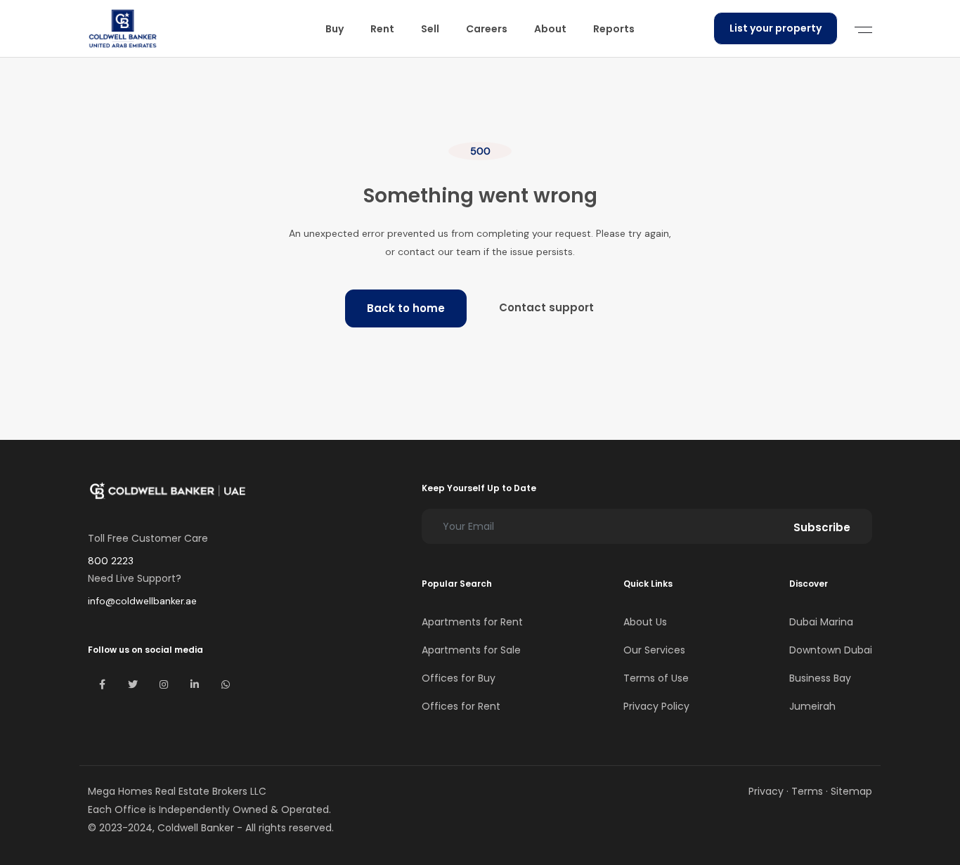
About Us (645, 622)
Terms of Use (656, 678)
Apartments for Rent (472, 622)
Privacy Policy (656, 706)
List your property (775, 28)
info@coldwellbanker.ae (142, 600)
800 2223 (111, 560)
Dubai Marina (821, 622)
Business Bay (820, 678)
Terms (807, 791)
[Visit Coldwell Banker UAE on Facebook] (102, 684)
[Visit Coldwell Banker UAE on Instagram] (164, 684)
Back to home (406, 308)
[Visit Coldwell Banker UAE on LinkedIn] (195, 684)
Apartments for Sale (471, 650)
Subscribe (821, 527)
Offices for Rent (461, 706)
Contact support (546, 307)
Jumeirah (812, 706)
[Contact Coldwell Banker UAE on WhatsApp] (226, 684)
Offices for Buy (458, 678)
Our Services (654, 650)
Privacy (766, 791)
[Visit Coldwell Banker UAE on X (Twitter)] (133, 684)
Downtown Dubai (830, 650)
